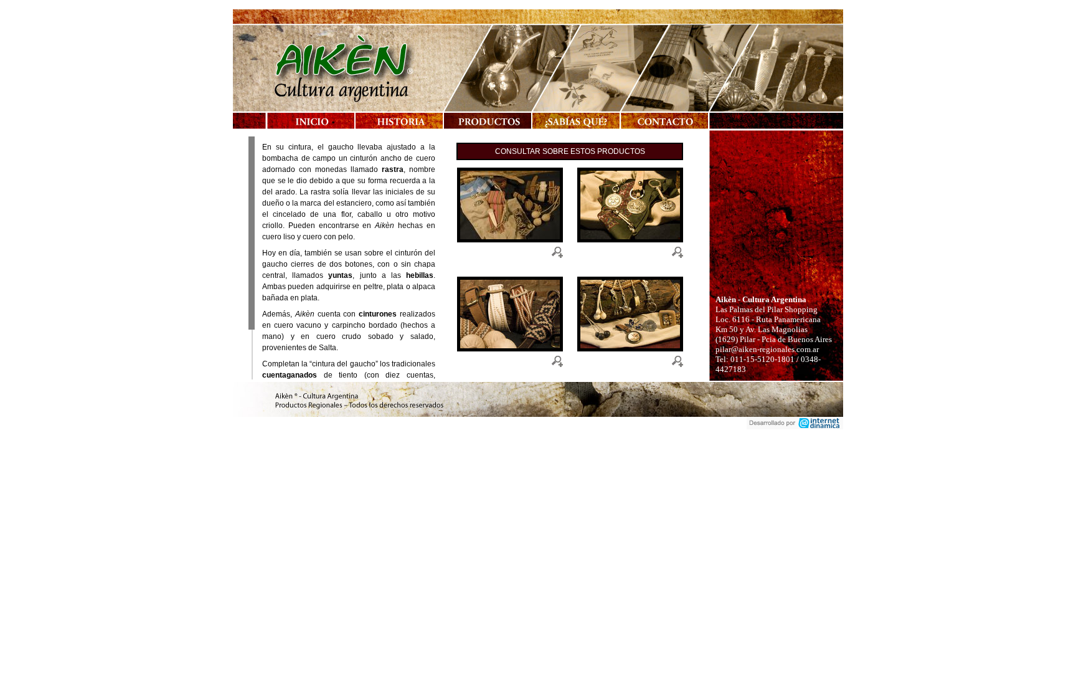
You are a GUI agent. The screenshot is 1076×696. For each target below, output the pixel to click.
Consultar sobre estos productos (570, 151)
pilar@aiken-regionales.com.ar (767, 349)
